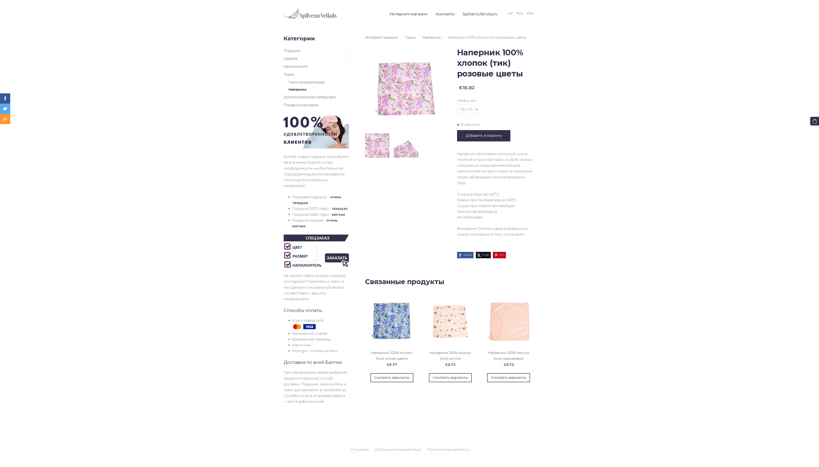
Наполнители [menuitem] (296, 67)
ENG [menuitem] (530, 13)
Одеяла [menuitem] (290, 59)
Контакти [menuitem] (445, 13)
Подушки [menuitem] (292, 51)
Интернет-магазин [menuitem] (408, 13)
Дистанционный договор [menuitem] (398, 450)
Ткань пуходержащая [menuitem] (307, 82)
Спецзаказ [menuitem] (359, 450)
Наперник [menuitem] (298, 89)
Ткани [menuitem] (289, 74)
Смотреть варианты (392, 378)
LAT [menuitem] (510, 13)
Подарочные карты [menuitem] (301, 105)
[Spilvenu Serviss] (292, 14)
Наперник (432, 37)
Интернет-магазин (381, 37)
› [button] (346, 51)
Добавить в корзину (484, 136)
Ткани (410, 37)
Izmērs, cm (466, 101)
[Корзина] (814, 121)
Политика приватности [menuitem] (448, 450)
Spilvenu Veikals (318, 15)
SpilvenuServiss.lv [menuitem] (479, 13)
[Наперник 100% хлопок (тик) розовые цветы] (377, 145)
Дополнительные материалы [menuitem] (310, 97)
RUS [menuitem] (520, 13)
